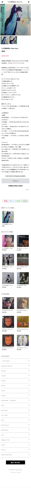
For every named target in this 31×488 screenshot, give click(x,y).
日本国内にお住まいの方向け (15, 185)
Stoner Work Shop (6, 454)
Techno (3, 395)
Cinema (3, 380)
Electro (3, 385)
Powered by (13, 472)
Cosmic (3, 445)
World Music (4, 430)
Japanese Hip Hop (6, 366)
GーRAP (3, 375)
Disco (3, 420)
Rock (2, 405)
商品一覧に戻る (15, 462)
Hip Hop (3, 371)
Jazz (2, 435)
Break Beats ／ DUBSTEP (8, 400)
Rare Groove (5, 425)
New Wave (4, 410)
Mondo (3, 449)
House (3, 390)
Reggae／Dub (5, 440)
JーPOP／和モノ (5, 361)
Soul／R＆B (4, 415)
